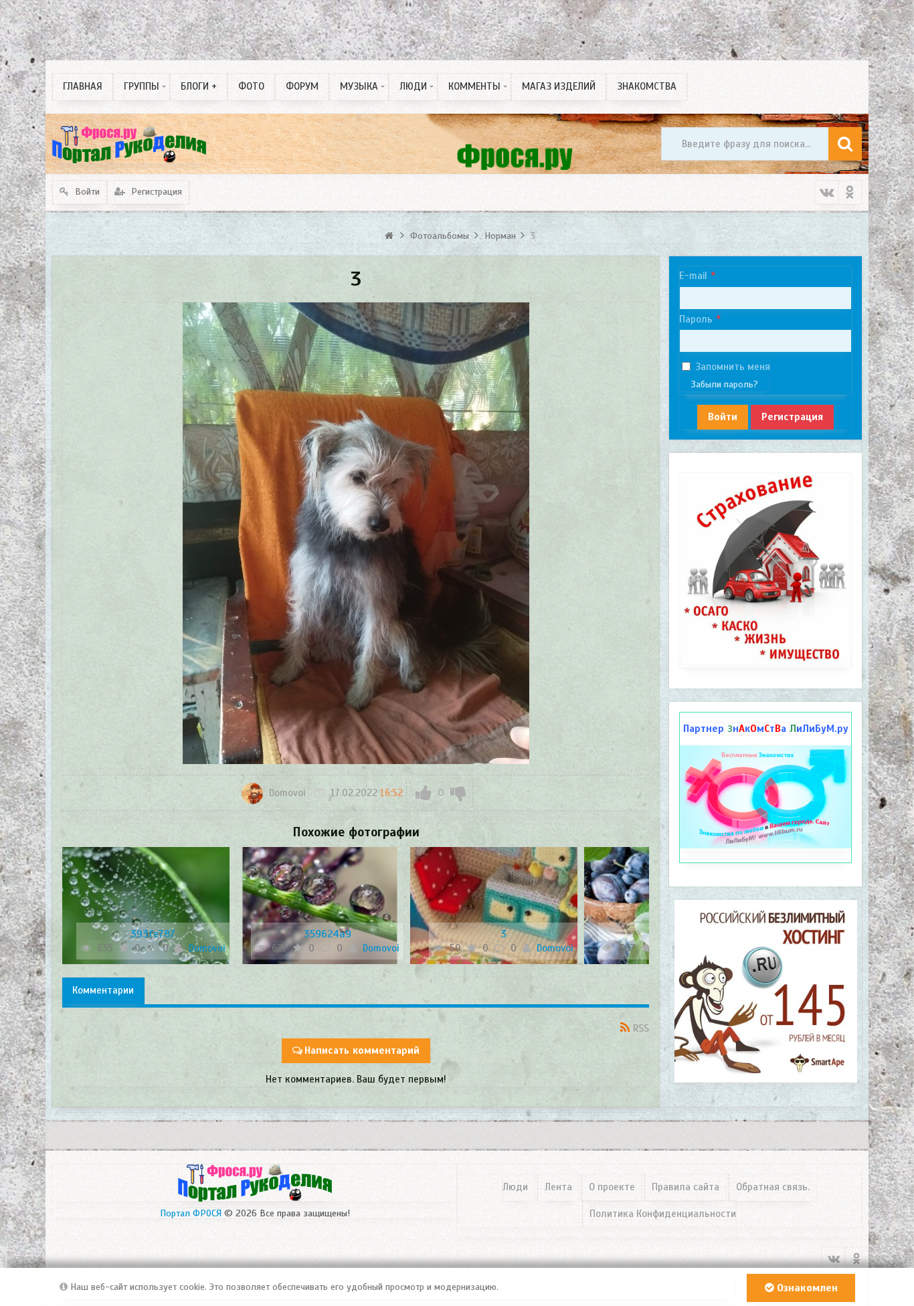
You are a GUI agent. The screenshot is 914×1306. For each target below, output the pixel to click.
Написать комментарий (362, 1050)
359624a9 (327, 934)
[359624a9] (319, 905)
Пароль (696, 319)
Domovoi (285, 793)
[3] (493, 905)
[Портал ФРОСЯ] (129, 144)
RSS (641, 1028)
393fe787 (152, 934)
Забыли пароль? (724, 384)
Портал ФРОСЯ (190, 1213)
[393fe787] (146, 905)
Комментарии (103, 990)
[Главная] (391, 236)
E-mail (693, 276)
